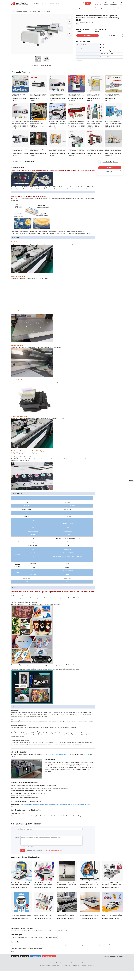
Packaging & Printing (21, 11)
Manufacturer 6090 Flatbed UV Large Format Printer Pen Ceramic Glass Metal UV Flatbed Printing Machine (112, 915)
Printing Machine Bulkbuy (36, 948)
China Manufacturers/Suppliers (54, 961)
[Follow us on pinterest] (120, 956)
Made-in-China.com (60, 962)
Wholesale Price (76, 961)
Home (12, 11)
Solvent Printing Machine (51, 937)
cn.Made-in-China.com (81, 962)
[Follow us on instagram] (115, 956)
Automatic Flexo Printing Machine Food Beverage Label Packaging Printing (76, 122)
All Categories (16, 8)
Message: (17, 837)
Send (23, 850)
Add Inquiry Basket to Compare (42, 65)
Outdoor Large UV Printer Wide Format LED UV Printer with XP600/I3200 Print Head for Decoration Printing (111, 884)
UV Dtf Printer (74, 804)
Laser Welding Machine (64, 804)
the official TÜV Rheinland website (56, 754)
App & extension (104, 8)
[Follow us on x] (113, 956)
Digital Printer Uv (72, 945)
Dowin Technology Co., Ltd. (86, 22)
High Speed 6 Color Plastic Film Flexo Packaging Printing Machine (94, 149)
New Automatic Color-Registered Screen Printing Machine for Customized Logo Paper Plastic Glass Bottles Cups (94, 122)
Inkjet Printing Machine (36, 937)
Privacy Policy (91, 965)
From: (18, 829)
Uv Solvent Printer (94, 945)
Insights (99, 961)
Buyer (87, 8)
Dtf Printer (81, 804)
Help (95, 8)
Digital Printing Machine (44, 11)
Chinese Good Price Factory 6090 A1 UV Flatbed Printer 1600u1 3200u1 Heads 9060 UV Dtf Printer (20, 884)
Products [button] (36, 3)
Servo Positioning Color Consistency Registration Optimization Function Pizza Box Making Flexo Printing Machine (38, 122)
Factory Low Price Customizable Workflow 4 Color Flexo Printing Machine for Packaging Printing (38, 95)
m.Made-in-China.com (70, 962)
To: (19, 833)
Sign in (121, 4)
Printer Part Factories (30, 945)
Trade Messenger (36, 956)
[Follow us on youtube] (117, 956)
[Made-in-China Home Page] (19, 3)
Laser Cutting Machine (26, 804)
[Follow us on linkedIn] (122, 956)
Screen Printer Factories (58, 945)
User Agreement (75, 965)
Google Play (24, 956)
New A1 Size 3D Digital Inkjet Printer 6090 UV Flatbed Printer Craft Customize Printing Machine (67, 915)
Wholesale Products (67, 961)
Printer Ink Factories (17, 945)
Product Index (93, 961)
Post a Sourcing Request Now (54, 850)
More (12, 951)
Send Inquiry (87, 35)
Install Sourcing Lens (50, 956)
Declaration (83, 965)
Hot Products (35, 961)
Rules (122, 8)
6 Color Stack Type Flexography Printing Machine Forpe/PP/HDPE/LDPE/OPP (37, 150)
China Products (43, 961)
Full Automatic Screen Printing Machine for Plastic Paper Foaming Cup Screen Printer (113, 122)
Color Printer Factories (44, 945)
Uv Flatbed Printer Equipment (19, 948)
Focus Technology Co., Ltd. (56, 965)
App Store (15, 956)
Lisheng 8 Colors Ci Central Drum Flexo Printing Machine (19, 149)
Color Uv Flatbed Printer (107, 945)
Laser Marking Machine (38, 804)
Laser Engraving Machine (51, 804)
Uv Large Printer (83, 945)
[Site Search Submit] (88, 3)
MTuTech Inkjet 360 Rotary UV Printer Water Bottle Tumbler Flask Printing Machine (76, 95)
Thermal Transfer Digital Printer (19, 937)
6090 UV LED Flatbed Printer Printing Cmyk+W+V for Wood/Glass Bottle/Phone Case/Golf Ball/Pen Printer (90, 915)
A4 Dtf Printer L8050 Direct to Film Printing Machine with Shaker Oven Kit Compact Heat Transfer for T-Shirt (57, 122)
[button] (83, 3)
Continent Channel (85, 961)
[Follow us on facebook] (111, 956)
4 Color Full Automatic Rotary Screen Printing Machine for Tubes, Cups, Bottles (57, 150)
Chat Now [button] (112, 35)
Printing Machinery (32, 11)
